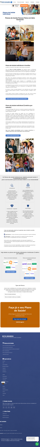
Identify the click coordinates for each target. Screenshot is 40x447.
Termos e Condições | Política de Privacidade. (10, 440)
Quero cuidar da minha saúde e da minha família (17, 98)
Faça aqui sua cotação (20, 319)
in (11, 407)
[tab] (12, 294)
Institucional (5, 413)
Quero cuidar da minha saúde (13, 135)
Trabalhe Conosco (6, 415)
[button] (13, 294)
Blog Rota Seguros (6, 417)
